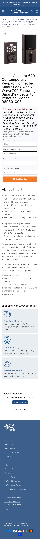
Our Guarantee (10, 473)
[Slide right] (25, 71)
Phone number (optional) (12, 168)
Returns (7, 456)
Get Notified (21, 179)
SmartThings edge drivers (15, 489)
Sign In (7, 440)
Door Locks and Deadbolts (19, 19)
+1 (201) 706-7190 (12, 501)
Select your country (10, 159)
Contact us (9, 509)
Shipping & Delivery (12, 452)
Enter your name (9, 140)
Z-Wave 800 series (12, 481)
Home (4, 19)
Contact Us (9, 469)
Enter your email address (12, 149)
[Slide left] (15, 71)
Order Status (9, 448)
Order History (10, 444)
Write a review (20, 402)
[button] (2, 11)
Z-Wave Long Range (12, 485)
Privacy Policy (10, 477)
